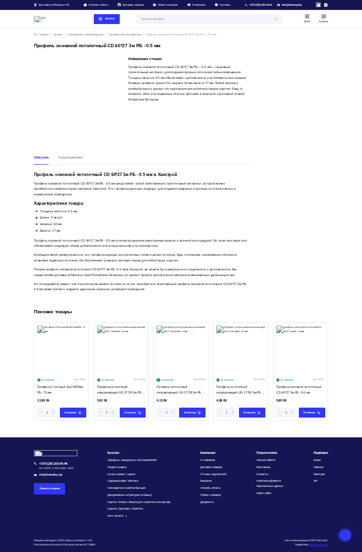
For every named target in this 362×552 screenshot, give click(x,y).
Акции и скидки (116, 467)
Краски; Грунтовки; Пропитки (124, 508)
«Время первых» (318, 544)
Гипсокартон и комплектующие (126, 487)
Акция (317, 460)
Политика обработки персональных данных (269, 483)
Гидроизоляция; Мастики (122, 480)
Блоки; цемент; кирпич (121, 474)
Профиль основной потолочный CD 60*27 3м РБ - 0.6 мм (298, 389)
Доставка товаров (133, 4)
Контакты (225, 4)
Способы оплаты (98, 4)
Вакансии (206, 480)
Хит (315, 480)
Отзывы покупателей (213, 474)
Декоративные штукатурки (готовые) (129, 494)
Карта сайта (263, 493)
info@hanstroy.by (292, 4)
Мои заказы (263, 467)
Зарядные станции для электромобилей (131, 460)
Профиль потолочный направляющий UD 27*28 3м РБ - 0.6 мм (120, 390)
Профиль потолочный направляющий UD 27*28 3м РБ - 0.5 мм (239, 390)
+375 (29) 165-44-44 (260, 4)
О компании (199, 4)
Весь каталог (115, 515)
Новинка (318, 467)
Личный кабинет (265, 460)
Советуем (319, 474)
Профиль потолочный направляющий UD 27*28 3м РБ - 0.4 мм (179, 390)
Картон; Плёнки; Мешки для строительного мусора (138, 502)
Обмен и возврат (168, 4)
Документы (207, 502)
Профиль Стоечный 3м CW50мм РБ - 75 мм (60, 389)
